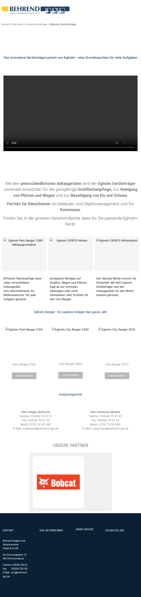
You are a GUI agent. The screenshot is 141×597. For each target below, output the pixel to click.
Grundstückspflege (36, 24)
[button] (54, 538)
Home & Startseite (12, 24)
